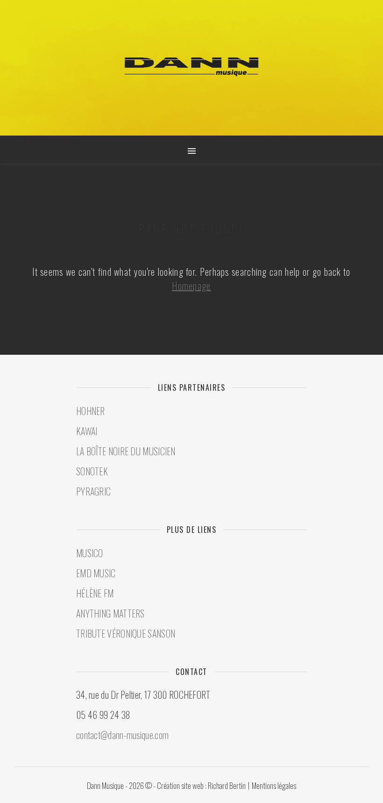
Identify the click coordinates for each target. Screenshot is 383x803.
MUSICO (89, 553)
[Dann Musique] (191, 67)
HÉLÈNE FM (95, 593)
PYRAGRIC (93, 491)
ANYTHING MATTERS (110, 613)
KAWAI (87, 431)
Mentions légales (274, 785)
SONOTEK (92, 471)
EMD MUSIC (96, 573)
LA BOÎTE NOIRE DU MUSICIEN (126, 451)
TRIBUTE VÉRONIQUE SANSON (125, 633)
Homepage (191, 286)
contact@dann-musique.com (122, 735)
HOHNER (90, 411)
